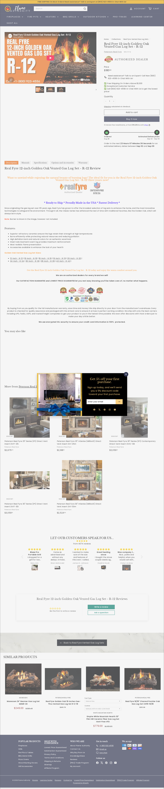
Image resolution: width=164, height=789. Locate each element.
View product (23, 681)
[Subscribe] (119, 401)
